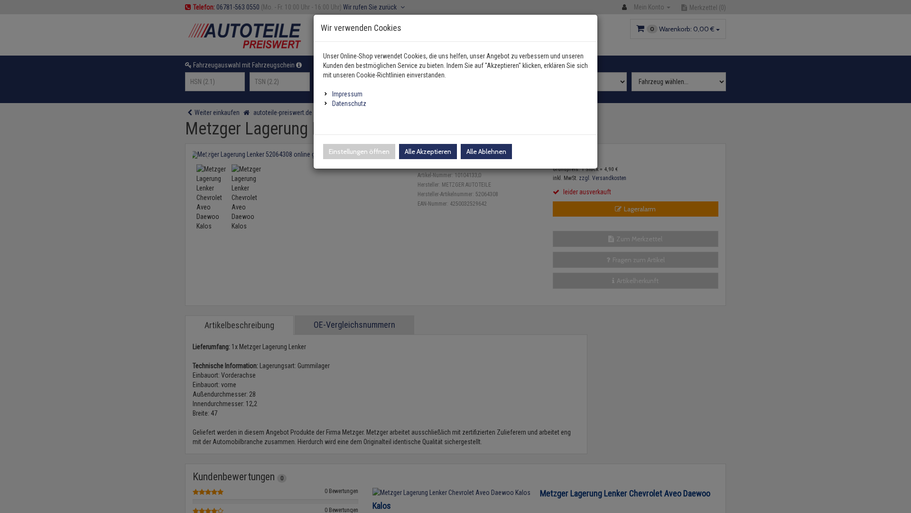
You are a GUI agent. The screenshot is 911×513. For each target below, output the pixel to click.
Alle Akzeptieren (428, 151)
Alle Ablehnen (486, 151)
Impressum (347, 94)
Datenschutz (349, 103)
